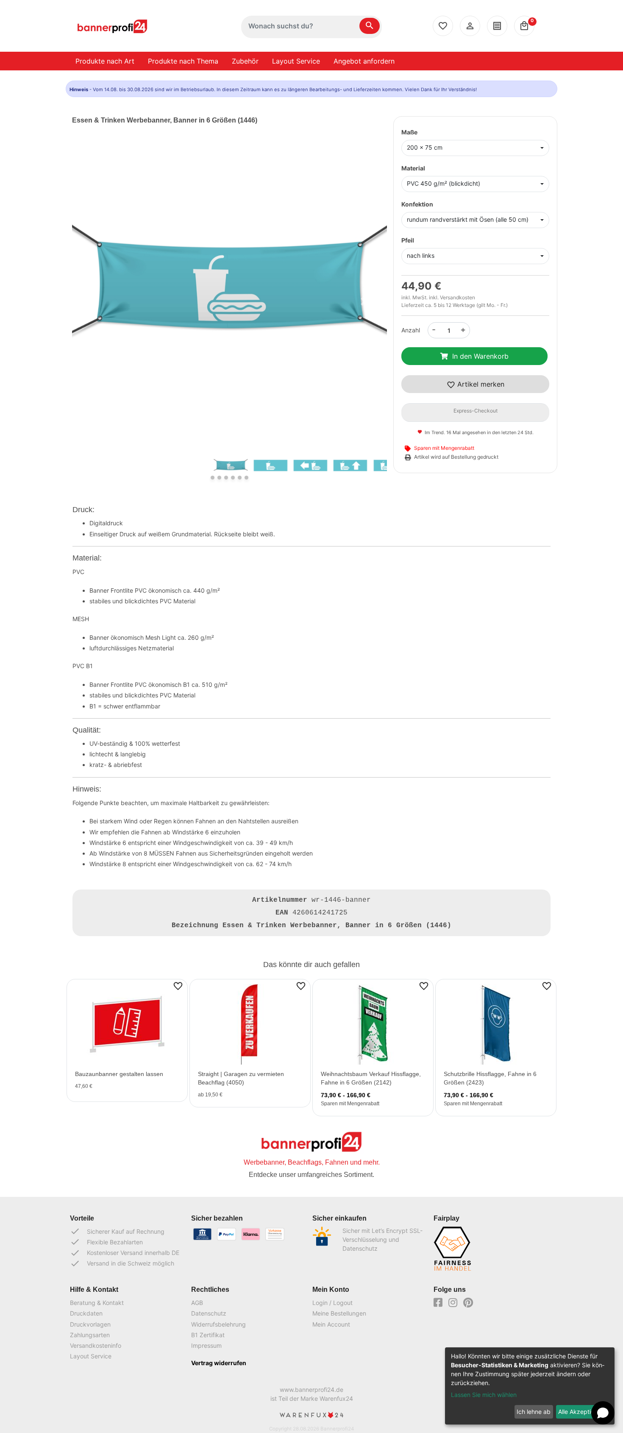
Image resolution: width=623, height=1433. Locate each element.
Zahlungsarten (90, 1334)
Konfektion (417, 204)
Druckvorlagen (90, 1324)
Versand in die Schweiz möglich (122, 1263)
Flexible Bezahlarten (106, 1242)
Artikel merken (479, 384)
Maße (409, 132)
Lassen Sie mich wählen (484, 1394)
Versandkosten (457, 297)
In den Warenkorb (480, 356)
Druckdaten (86, 1313)
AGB (197, 1302)
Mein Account (331, 1324)
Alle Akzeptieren (580, 1411)
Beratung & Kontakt (97, 1302)
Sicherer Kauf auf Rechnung (117, 1231)
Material (413, 168)
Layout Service (296, 61)
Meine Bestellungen (339, 1313)
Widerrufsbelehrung (218, 1324)
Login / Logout (332, 1302)
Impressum (206, 1345)
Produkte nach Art (104, 61)
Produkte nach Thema (183, 61)
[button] (95, 301)
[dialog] (530, 1386)
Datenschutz (208, 1313)
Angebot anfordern (364, 61)
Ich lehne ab (534, 1411)
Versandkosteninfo (95, 1345)
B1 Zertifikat (208, 1334)
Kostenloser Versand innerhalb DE (124, 1253)
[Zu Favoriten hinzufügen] (178, 985)
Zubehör (245, 61)
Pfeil (407, 240)
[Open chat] (603, 1413)
